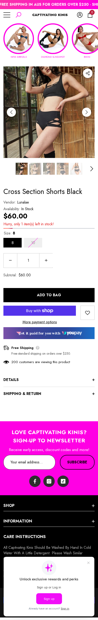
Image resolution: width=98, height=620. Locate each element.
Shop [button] (9, 506)
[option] (49, 112)
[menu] (6, 14)
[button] (18, 14)
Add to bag (49, 295)
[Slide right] (86, 112)
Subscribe (77, 462)
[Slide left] (11, 112)
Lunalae (23, 202)
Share (87, 73)
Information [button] (17, 521)
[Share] (87, 73)
